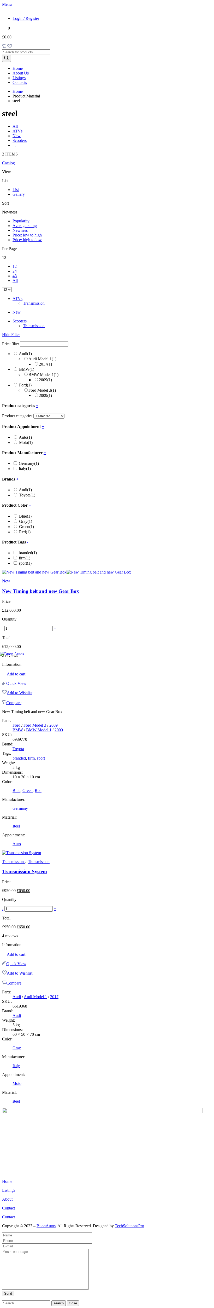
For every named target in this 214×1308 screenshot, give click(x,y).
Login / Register (26, 18)
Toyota (27, 495)
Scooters (20, 140)
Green (26, 526)
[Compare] (4, 47)
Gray (25, 521)
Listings (19, 78)
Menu (7, 4)
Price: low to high (27, 235)
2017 (45, 364)
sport (25, 563)
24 (15, 271)
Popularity (21, 221)
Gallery (19, 194)
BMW (26, 369)
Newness (20, 230)
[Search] (6, 58)
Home (18, 68)
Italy (25, 468)
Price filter (10, 344)
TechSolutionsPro (129, 1226)
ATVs (17, 131)
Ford (25, 385)
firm (24, 558)
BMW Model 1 (43, 374)
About (7, 1199)
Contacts (20, 82)
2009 (45, 380)
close (73, 1303)
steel (16, 826)
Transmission (34, 303)
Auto (25, 437)
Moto (26, 442)
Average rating (25, 225)
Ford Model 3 (42, 390)
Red (25, 532)
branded (28, 553)
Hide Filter (11, 334)
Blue (25, 516)
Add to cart (16, 674)
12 (15, 266)
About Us (21, 73)
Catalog (8, 163)
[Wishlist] (9, 47)
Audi (25, 353)
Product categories (17, 416)
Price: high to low (27, 240)
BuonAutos (46, 1226)
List (16, 189)
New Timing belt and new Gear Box (40, 591)
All (15, 126)
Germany (29, 463)
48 (15, 276)
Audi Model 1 (42, 359)
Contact (8, 1208)
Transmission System (24, 871)
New (17, 136)
